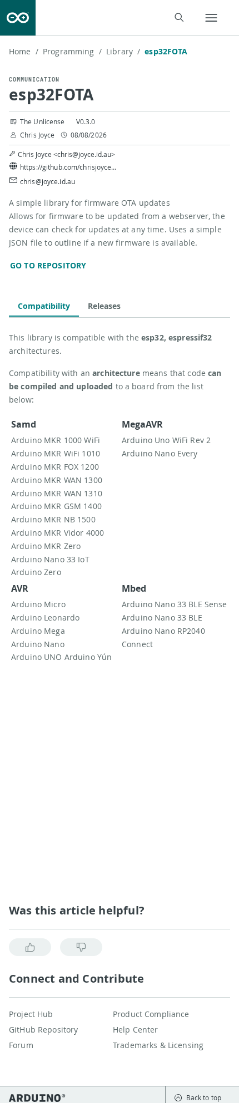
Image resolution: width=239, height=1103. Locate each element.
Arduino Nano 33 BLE (162, 617)
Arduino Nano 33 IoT (50, 559)
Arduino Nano (37, 644)
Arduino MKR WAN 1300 (56, 480)
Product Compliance (151, 1014)
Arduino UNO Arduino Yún (61, 657)
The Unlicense (42, 121)
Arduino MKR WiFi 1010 (55, 453)
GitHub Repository (43, 1029)
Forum (21, 1045)
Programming (72, 51)
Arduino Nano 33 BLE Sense (174, 604)
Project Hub (31, 1014)
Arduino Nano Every (160, 453)
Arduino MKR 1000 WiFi (55, 440)
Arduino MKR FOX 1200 (55, 466)
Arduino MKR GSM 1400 (56, 506)
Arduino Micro (38, 604)
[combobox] (116, 18)
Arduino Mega (38, 631)
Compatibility (44, 306)
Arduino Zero (36, 572)
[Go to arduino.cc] (18, 17)
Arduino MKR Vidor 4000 (57, 532)
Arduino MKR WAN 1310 (56, 493)
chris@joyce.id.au (47, 181)
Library (123, 51)
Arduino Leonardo (45, 617)
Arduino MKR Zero (46, 546)
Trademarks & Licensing (158, 1045)
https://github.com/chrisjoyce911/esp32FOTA (70, 166)
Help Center (135, 1029)
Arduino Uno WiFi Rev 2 (166, 440)
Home (23, 51)
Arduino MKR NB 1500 (53, 519)
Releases (104, 306)
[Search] (179, 17)
